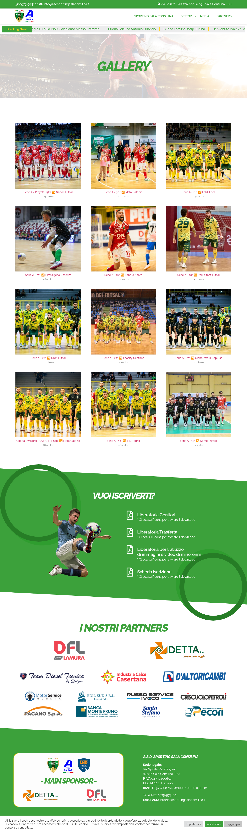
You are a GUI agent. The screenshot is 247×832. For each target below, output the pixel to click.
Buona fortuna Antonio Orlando (96, 29)
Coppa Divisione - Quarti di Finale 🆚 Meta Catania (48, 440)
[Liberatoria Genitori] (129, 515)
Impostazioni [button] (193, 824)
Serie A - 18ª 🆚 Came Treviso (198, 440)
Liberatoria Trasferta (157, 531)
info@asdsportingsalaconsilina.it (66, 4)
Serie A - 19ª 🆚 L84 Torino (123, 440)
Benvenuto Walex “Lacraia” (197, 29)
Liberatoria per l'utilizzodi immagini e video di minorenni (169, 552)
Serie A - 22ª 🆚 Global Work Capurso (198, 358)
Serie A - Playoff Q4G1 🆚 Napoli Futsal (48, 192)
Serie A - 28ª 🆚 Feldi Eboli (198, 192)
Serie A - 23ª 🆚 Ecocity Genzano (123, 358)
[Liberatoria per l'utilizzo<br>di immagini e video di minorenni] (129, 549)
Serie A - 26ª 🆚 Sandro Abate (123, 274)
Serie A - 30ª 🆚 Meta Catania (123, 192)
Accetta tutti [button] (214, 824)
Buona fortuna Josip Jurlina (148, 29)
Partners (224, 16)
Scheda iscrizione (154, 571)
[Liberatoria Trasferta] (129, 532)
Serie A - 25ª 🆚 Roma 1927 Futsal (198, 274)
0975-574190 (28, 4)
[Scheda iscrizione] (129, 572)
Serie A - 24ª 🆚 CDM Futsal (48, 358)
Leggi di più (233, 824)
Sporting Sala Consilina (153, 16)
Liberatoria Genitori (156, 514)
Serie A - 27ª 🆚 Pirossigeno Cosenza (48, 274)
